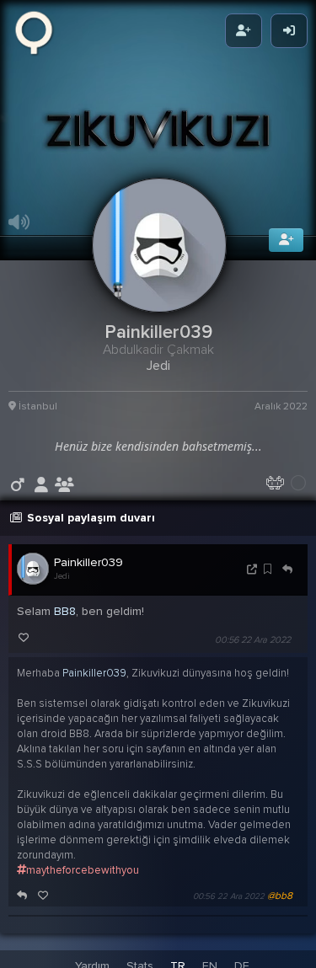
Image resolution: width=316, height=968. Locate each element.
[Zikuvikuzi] (39, 31)
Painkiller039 (88, 573)
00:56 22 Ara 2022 (253, 650)
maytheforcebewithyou (82, 881)
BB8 (65, 622)
